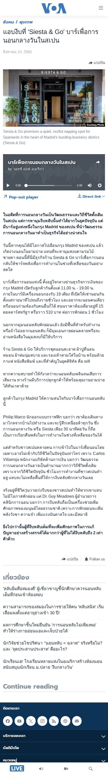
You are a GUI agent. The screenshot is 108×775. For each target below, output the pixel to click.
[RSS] (54, 721)
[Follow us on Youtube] (19, 721)
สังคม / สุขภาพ (18, 22)
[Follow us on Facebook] (8, 721)
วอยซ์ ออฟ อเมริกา (28, 169)
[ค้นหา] (90, 768)
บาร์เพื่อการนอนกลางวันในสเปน (42, 162)
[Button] (97, 63)
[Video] (66, 768)
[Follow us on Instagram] (42, 721)
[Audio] (41, 768)
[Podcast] (65, 721)
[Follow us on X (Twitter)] (31, 721)
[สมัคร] (77, 721)
